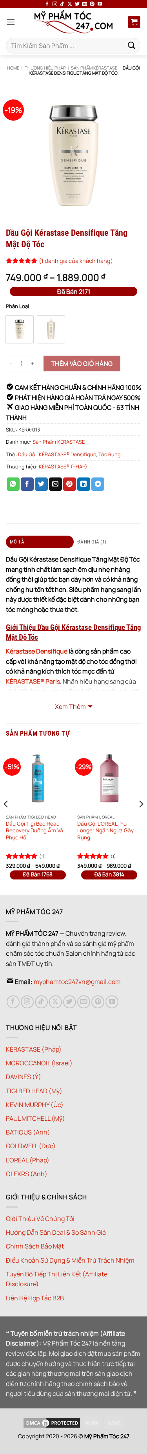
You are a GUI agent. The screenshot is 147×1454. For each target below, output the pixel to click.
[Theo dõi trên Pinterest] (92, 4)
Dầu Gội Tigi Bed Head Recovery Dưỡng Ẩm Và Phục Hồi (34, 831)
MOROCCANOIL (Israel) (39, 1063)
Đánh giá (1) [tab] (91, 542)
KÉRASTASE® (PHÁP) (63, 466)
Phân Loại (17, 306)
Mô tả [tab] (17, 542)
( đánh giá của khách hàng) (76, 260)
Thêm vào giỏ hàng (82, 363)
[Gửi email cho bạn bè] (55, 484)
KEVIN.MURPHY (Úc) (35, 1104)
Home (13, 68)
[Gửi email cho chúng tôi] (84, 4)
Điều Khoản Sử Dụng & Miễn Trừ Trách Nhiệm (70, 1260)
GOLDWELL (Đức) (31, 1146)
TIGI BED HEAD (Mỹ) (34, 1091)
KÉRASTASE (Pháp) (34, 1049)
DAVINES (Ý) (23, 1076)
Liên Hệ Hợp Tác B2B (35, 1298)
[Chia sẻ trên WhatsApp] (13, 484)
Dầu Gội (27, 454)
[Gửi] (132, 45)
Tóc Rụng (109, 454)
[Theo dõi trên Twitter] (77, 4)
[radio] (19, 329)
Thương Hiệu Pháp (45, 68)
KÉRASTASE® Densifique (67, 454)
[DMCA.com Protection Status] (51, 1422)
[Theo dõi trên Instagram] (55, 4)
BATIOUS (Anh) (28, 1132)
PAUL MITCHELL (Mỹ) (35, 1118)
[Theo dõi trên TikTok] (62, 4)
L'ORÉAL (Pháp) (27, 1160)
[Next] (140, 819)
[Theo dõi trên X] (69, 4)
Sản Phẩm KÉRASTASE (94, 68)
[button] (10, 21)
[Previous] (6, 819)
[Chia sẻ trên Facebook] (27, 484)
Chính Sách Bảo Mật (35, 1246)
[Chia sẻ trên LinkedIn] (83, 484)
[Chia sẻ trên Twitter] (41, 484)
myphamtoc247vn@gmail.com (77, 981)
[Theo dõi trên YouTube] (100, 4)
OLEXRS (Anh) (26, 1173)
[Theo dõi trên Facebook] (47, 4)
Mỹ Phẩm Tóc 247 (106, 1436)
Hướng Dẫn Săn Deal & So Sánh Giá (56, 1232)
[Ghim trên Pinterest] (69, 484)
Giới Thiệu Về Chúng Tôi (40, 1218)
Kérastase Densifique (36, 651)
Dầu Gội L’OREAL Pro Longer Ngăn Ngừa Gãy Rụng (105, 831)
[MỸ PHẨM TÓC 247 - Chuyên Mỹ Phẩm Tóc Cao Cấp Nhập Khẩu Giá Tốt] (73, 21)
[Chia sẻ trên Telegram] (97, 484)
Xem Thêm (70, 706)
